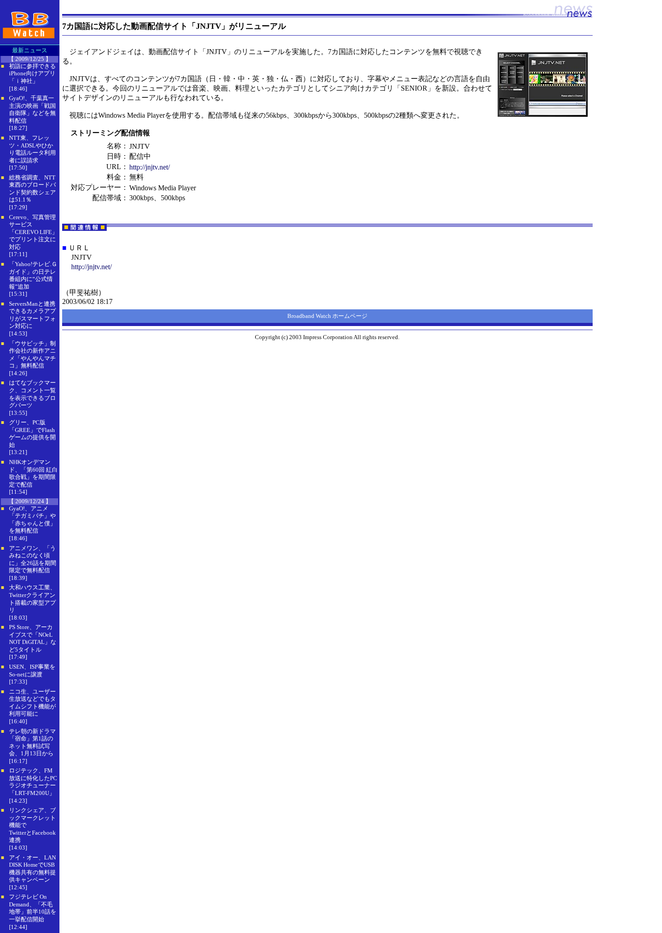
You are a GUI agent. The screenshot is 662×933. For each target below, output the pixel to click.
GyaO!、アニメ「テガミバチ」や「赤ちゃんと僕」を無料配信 (32, 519)
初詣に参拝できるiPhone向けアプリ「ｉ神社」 (32, 73)
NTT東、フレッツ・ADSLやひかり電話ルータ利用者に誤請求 (32, 149)
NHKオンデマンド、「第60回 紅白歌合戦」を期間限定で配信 (33, 473)
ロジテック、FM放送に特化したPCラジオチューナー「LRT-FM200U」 (33, 781)
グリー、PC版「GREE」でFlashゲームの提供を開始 (32, 433)
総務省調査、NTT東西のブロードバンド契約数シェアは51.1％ (32, 188)
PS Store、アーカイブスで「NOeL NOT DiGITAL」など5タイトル (32, 638)
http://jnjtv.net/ (149, 167)
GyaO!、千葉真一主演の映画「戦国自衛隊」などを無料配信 (32, 109)
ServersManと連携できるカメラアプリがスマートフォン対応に (32, 315)
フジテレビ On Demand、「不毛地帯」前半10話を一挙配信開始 (32, 908)
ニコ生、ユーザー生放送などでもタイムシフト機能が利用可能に (32, 702)
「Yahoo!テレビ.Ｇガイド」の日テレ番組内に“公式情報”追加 (33, 275)
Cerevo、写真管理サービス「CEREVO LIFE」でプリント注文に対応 (33, 232)
